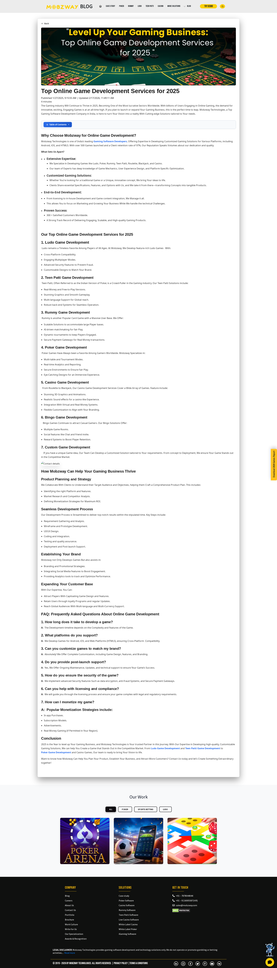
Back (46, 23)
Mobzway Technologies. (80, 963)
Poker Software (126, 900)
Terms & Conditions (139, 963)
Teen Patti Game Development (202, 748)
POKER (125, 809)
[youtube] (212, 963)
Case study (110, 6)
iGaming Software (127, 933)
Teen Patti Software (128, 914)
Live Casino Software (129, 919)
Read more (69, 952)
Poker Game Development (56, 752)
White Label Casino (128, 924)
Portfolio (69, 914)
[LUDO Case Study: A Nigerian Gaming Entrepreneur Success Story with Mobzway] (192, 841)
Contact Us (70, 910)
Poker (121, 6)
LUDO (165, 809)
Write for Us (71, 929)
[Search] (222, 6)
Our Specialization (74, 933)
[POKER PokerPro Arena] (85, 841)
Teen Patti (150, 6)
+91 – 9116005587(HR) (187, 900)
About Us (69, 905)
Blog (189, 6)
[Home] (100, 6)
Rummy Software (127, 910)
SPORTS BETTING (145, 809)
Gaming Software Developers (110, 141)
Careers (68, 900)
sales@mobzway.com (186, 905)
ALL (110, 809)
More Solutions (173, 6)
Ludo (140, 6)
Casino (160, 6)
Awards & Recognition (76, 938)
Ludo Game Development (165, 748)
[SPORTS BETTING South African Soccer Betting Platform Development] (138, 841)
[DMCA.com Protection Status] (181, 910)
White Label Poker (128, 929)
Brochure (69, 919)
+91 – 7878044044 (184, 895)
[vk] (219, 963)
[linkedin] (176, 963)
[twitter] (197, 963)
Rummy (131, 6)
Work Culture (71, 924)
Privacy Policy (121, 963)
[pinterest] (205, 963)
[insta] (183, 963)
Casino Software (126, 905)
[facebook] (190, 963)
